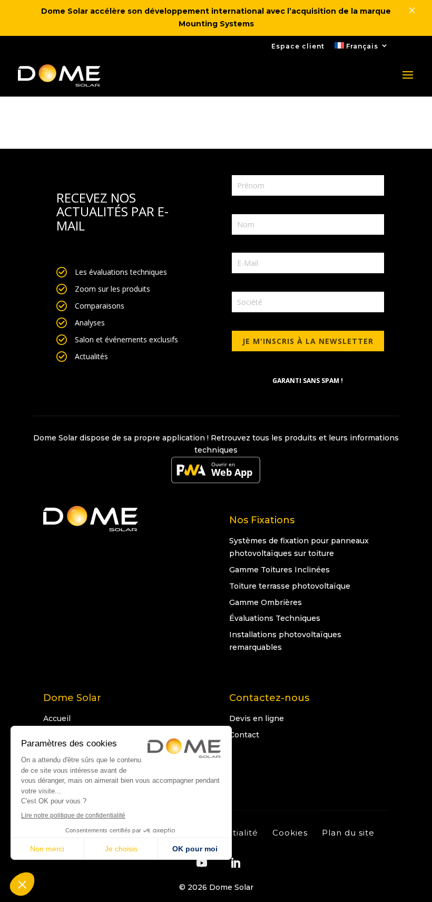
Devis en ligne (256, 718)
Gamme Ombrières (265, 602)
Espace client (298, 46)
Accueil (57, 718)
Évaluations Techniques (274, 618)
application (183, 438)
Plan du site (348, 833)
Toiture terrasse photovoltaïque (289, 586)
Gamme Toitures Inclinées (279, 569)
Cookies (290, 833)
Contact (244, 735)
